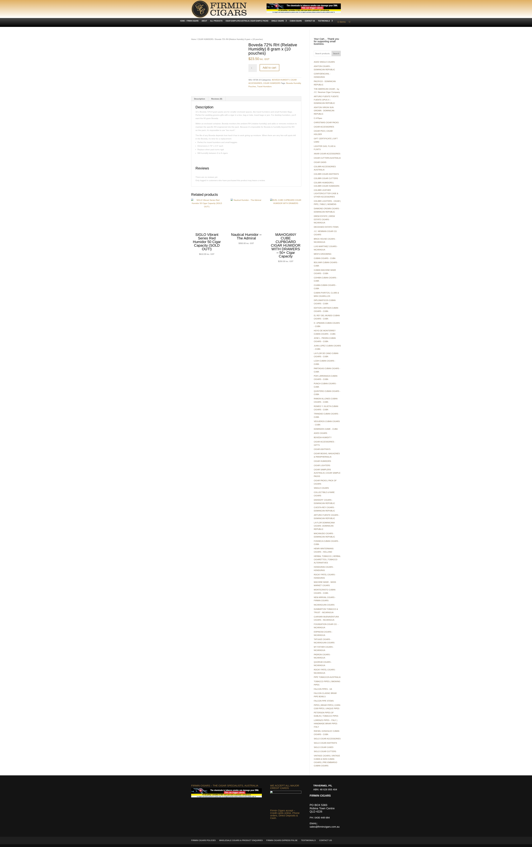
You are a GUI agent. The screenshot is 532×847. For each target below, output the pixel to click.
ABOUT (204, 21)
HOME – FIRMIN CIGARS (189, 21)
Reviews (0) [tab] (216, 99)
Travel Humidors (264, 86)
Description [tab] (199, 99)
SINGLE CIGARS (277, 21)
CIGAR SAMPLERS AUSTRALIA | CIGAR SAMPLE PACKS (247, 21)
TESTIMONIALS (324, 21)
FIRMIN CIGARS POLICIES (203, 840)
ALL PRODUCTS (216, 21)
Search (336, 53)
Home (193, 39)
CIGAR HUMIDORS (205, 39)
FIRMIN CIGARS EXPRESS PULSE (281, 840)
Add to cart (269, 67)
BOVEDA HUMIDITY (280, 80)
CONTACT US (310, 21)
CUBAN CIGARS (296, 21)
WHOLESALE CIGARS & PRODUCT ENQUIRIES (241, 840)
